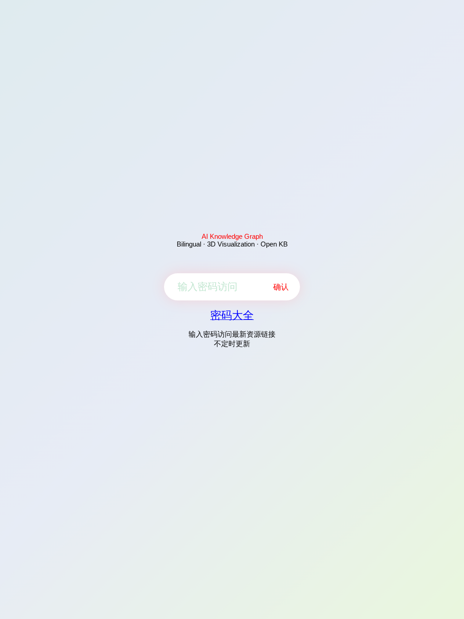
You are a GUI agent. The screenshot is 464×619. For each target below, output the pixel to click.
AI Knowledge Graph (232, 236)
